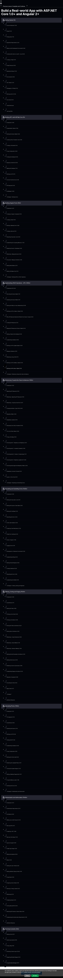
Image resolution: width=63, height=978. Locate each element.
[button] (1, 1)
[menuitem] (1, 4)
